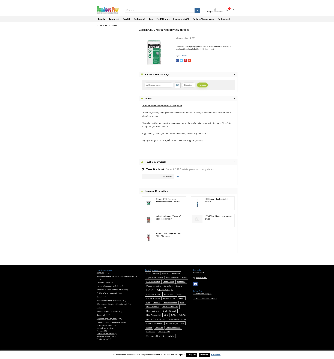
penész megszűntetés (175, 323)
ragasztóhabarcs (173, 328)
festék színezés (153, 298)
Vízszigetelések (102, 339)
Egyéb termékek (103, 282)
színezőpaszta (164, 332)
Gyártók (126, 19)
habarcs (156, 303)
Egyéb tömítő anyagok (104, 325)
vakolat (171, 336)
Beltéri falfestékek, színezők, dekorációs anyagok (117, 276)
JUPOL (149, 319)
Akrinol (156, 273)
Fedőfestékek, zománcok (107, 293)
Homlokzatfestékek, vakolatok (109, 300)
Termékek (114, 19)
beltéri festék (168, 282)
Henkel (184, 56)
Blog (150, 19)
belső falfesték (172, 277)
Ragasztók (101, 315)
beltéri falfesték (153, 282)
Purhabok (100, 331)
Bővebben (215, 355)
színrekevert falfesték (155, 336)
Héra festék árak (169, 311)
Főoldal (101, 19)
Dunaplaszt (168, 286)
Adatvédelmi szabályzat (202, 294)
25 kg (178, 176)
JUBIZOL (183, 315)
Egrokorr (179, 286)
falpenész (168, 294)
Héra (182, 303)
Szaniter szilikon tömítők (105, 334)
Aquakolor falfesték (154, 277)
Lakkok (99, 308)
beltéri (184, 277)
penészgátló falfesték (177, 319)
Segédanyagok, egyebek (107, 319)
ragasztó (159, 328)
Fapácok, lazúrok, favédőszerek (110, 289)
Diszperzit (181, 282)
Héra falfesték (152, 307)
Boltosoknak (224, 19)
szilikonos (150, 332)
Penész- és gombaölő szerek (109, 311)
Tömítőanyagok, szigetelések (109, 322)
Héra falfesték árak (170, 307)
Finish (181, 298)
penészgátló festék (154, 323)
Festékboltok (163, 19)
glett (148, 303)
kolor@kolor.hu (201, 278)
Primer (149, 328)
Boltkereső (139, 19)
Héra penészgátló (153, 315)
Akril (148, 273)
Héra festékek (152, 311)
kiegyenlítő (160, 319)
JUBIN (173, 315)
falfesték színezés (165, 290)
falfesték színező (153, 294)
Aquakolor (176, 273)
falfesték (150, 290)
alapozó (165, 273)
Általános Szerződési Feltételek (205, 299)
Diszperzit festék (153, 286)
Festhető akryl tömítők (104, 328)
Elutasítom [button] (204, 355)
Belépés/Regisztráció (203, 19)
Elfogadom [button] (192, 355)
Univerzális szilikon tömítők (106, 336)
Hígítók (99, 297)
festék (179, 294)
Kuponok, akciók (181, 19)
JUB (166, 315)
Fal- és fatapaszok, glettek (107, 286)
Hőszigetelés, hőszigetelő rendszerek (112, 304)
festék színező (169, 298)
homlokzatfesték (170, 303)
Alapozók (100, 273)
